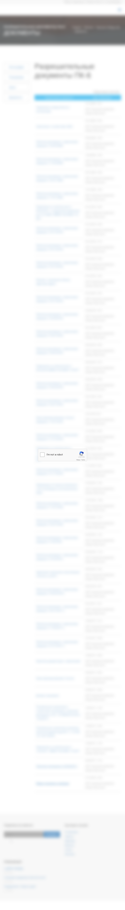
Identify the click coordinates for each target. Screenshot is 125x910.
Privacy (78, 460)
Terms (83, 460)
